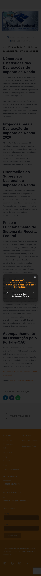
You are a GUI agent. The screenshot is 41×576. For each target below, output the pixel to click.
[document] (20, 288)
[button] (35, 277)
